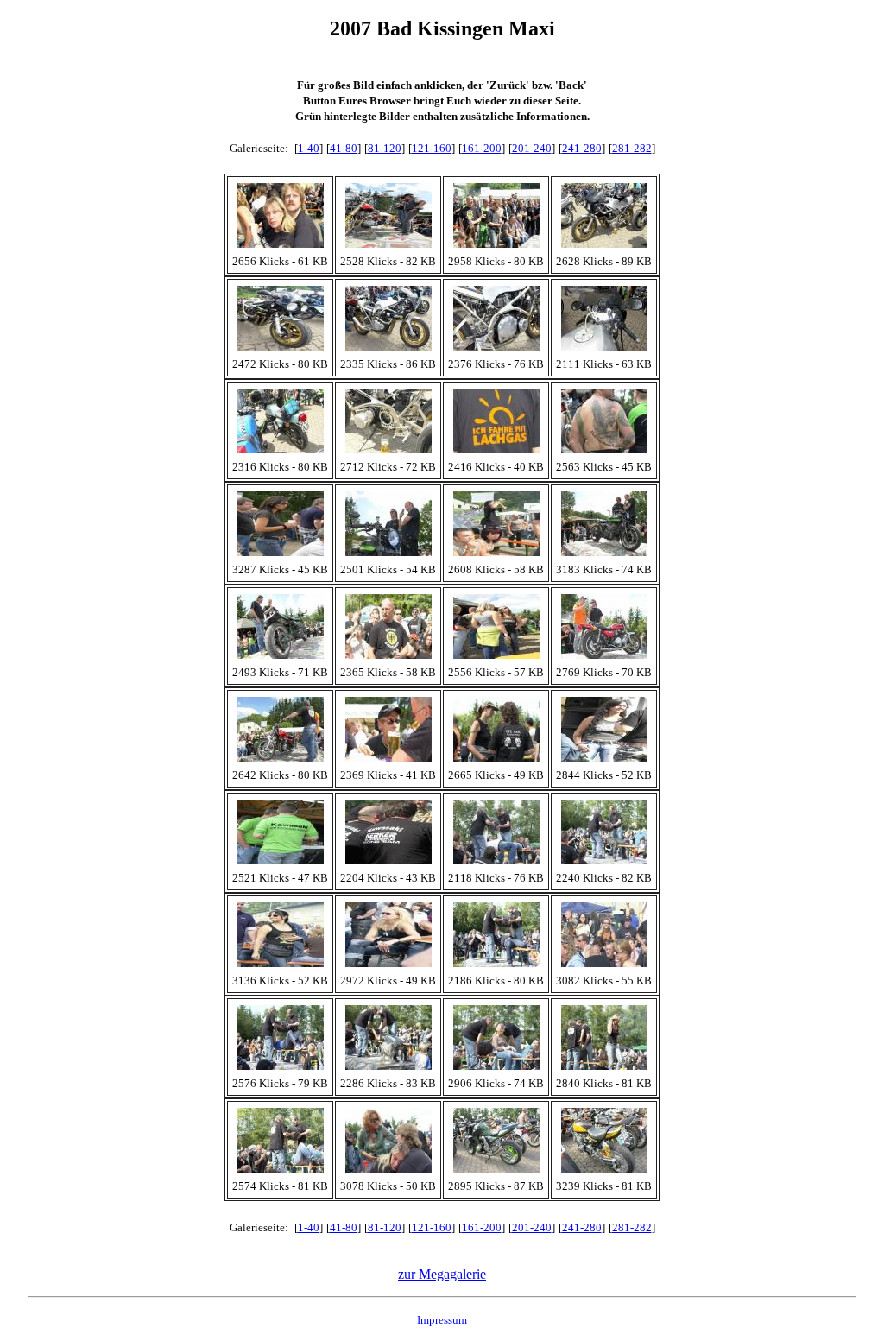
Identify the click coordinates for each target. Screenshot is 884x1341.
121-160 (431, 148)
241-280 (582, 148)
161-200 (482, 148)
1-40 (308, 148)
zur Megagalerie (442, 1274)
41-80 (343, 148)
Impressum (442, 1319)
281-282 (632, 148)
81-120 (384, 148)
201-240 (532, 148)
